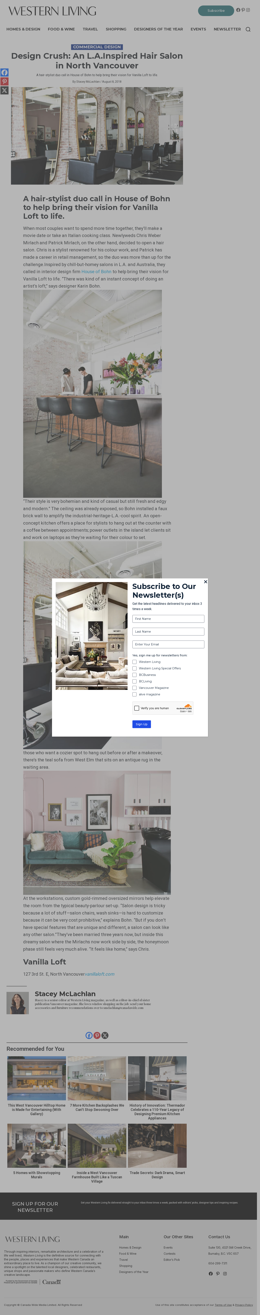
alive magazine (149, 694)
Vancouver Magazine (154, 688)
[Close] (205, 582)
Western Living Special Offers (160, 668)
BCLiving (145, 681)
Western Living (149, 662)
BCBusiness (147, 675)
